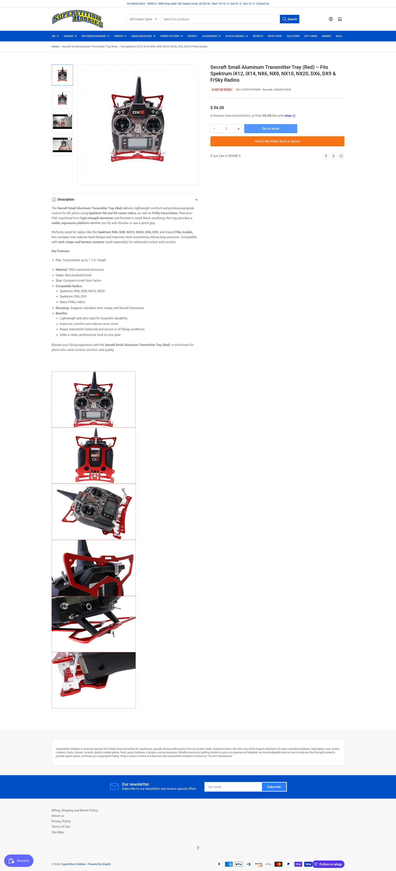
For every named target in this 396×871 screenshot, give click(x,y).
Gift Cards (310, 36)
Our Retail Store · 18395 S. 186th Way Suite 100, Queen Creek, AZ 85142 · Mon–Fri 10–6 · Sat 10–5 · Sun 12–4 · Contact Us (198, 3)
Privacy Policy (61, 821)
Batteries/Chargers (94, 36)
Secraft (192, 36)
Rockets (258, 36)
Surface (68, 36)
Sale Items (293, 36)
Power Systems (169, 36)
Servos (118, 36)
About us (58, 816)
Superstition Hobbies (73, 864)
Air (53, 36)
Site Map (58, 832)
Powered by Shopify (99, 864)
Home (55, 46)
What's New (275, 36)
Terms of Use (61, 827)
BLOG (339, 36)
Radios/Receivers (141, 36)
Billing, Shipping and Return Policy (75, 810)
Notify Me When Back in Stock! (277, 141)
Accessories (209, 36)
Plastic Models (235, 36)
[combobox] (230, 19)
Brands (326, 36)
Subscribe (274, 787)
